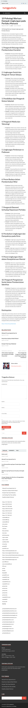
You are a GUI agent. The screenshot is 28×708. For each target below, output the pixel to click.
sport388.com (5, 561)
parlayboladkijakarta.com (8, 630)
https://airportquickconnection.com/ (10, 557)
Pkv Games (4, 526)
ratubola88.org (5, 519)
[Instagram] (25, 3)
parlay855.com (5, 575)
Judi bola (4, 528)
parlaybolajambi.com (7, 626)
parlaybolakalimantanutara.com (9, 608)
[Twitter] (24, 3)
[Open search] (25, 13)
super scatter (5, 537)
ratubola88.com (5, 517)
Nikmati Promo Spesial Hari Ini (9, 333)
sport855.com (5, 548)
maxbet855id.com (6, 581)
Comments (11, 450)
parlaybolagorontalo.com (8, 628)
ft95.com (4, 566)
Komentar (5, 384)
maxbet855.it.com (6, 597)
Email (3, 407)
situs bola (4, 533)
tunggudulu (9, 7)
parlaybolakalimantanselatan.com (9, 613)
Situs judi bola (5, 530)
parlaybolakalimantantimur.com (9, 610)
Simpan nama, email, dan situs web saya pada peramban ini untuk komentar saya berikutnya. (13, 422)
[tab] (5, 450)
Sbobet (3, 570)
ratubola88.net (5, 521)
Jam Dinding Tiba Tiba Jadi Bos (9, 495)
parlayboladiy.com (6, 633)
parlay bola (4, 586)
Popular (5, 450)
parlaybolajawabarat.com (8, 624)
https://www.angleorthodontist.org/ (10, 552)
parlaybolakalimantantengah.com (9, 615)
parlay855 (4, 546)
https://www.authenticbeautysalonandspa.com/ (13, 555)
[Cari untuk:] (14, 433)
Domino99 (4, 601)
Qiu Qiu (4, 603)
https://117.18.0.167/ (7, 515)
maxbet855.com (6, 583)
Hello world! (4, 454)
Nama (3, 401)
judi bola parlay (5, 535)
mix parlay (4, 544)
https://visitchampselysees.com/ (9, 550)
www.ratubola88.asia (7, 564)
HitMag (14, 706)
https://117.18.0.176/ (7, 502)
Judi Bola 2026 (5, 541)
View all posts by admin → (16, 366)
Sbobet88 (4, 572)
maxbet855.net (5, 579)
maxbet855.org (5, 577)
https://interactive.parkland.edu (9, 323)
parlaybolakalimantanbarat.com (9, 617)
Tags (17, 450)
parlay (3, 568)
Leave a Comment (17, 25)
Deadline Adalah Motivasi (8, 497)
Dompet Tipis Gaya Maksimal (9, 343)
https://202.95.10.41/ (7, 504)
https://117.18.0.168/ (7, 506)
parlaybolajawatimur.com (8, 619)
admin (12, 25)
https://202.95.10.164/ (7, 508)
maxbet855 (4, 599)
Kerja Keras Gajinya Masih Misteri (10, 338)
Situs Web (4, 413)
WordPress (9, 706)
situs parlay (4, 524)
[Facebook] (22, 3)
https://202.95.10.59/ (7, 510)
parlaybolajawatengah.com (8, 621)
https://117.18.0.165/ (7, 513)
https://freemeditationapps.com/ (9, 559)
